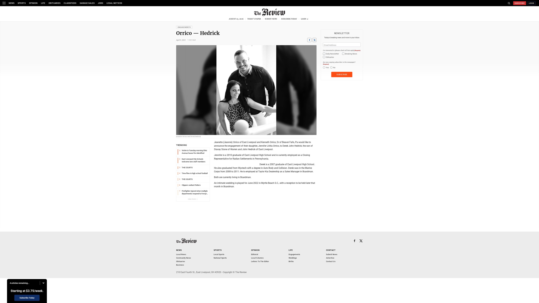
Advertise (330, 258)
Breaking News (351, 54)
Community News (183, 258)
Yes (327, 67)
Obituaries (54, 3)
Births (291, 261)
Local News (181, 254)
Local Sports (219, 254)
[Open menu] (4, 3)
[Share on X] (314, 40)
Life (43, 3)
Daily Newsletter (332, 54)
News (11, 3)
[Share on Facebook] (309, 40)
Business (180, 265)
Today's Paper (254, 19)
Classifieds (70, 3)
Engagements (184, 27)
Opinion (33, 3)
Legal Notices (114, 3)
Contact (330, 250)
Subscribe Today (289, 19)
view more (192, 199)
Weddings (293, 258)
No (334, 67)
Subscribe (520, 3)
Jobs (100, 3)
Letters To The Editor (260, 261)
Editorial (254, 254)
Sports (22, 3)
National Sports (220, 258)
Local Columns (257, 258)
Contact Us (330, 261)
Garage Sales (87, 3)
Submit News (271, 19)
